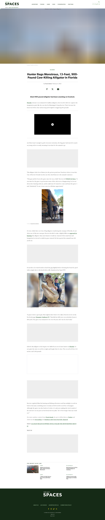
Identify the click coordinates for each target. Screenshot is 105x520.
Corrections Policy (66, 505)
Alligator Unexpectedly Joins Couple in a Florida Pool (71, 477)
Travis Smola (48, 83)
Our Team (70, 4)
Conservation (62, 4)
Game (48, 4)
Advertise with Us (54, 505)
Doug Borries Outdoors (34, 65)
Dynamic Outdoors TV (43, 317)
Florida (29, 102)
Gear (53, 4)
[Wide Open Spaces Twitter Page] (99, 4)
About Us (36, 505)
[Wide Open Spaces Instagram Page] (95, 4)
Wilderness (69, 465)
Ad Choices (43, 505)
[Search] (99, 2)
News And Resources (13, 7)
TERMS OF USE (52, 514)
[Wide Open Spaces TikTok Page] (97, 4)
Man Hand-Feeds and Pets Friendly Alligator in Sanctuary (71, 468)
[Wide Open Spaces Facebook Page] (93, 4)
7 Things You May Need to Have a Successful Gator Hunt (45, 477)
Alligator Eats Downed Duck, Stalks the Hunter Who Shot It (45, 468)
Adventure (35, 4)
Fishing (42, 4)
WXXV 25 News (71, 179)
